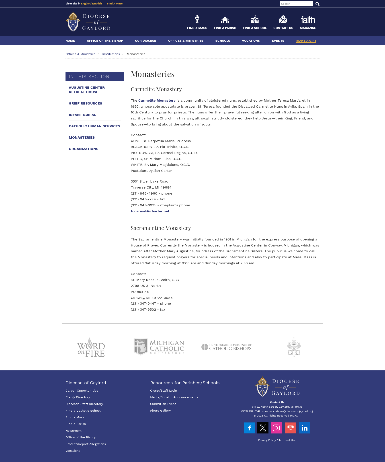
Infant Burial (82, 115)
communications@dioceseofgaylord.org (287, 411)
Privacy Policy (267, 440)
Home (70, 40)
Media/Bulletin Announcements (174, 397)
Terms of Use (287, 440)
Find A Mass (115, 3)
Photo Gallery (160, 410)
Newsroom (74, 430)
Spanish (97, 3)
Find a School (255, 28)
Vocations (251, 40)
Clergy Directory (78, 397)
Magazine (308, 28)
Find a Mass (197, 28)
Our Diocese (145, 40)
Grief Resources (85, 103)
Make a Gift (306, 40)
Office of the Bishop (105, 40)
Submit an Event (163, 404)
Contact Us (283, 28)
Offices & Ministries (185, 40)
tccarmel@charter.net (150, 211)
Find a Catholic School (83, 410)
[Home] (88, 21)
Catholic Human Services (94, 126)
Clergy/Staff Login (163, 390)
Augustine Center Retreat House (87, 89)
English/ (86, 3)
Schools (222, 40)
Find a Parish (225, 28)
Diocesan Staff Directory (84, 404)
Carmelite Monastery (157, 100)
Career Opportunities (82, 390)
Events (278, 40)
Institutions (111, 54)
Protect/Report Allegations (86, 444)
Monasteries (82, 137)
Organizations (83, 149)
